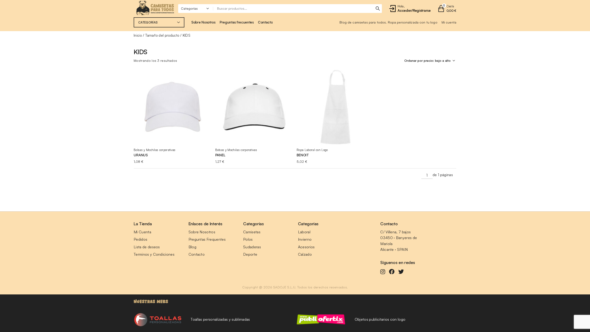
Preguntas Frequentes (207, 239)
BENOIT (303, 155)
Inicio (138, 35)
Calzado (305, 254)
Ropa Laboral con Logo (312, 150)
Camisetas (251, 232)
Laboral (304, 232)
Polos (248, 239)
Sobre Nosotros (202, 232)
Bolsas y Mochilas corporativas (155, 150)
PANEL (220, 155)
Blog (192, 247)
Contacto (197, 254)
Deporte (250, 254)
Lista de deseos (147, 247)
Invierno (305, 239)
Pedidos (140, 239)
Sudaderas (252, 247)
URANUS (141, 155)
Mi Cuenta (142, 232)
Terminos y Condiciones (154, 254)
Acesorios (306, 247)
